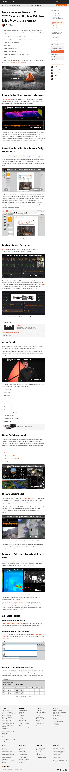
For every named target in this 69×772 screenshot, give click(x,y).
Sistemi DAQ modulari (7, 722)
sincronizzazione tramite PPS (15, 502)
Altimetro (6, 453)
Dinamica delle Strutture (24, 722)
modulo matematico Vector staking (11, 623)
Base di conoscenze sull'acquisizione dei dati (24, 755)
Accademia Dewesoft (40, 748)
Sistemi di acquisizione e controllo (7, 726)
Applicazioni (14, 2)
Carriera (42, 2)
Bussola (6, 461)
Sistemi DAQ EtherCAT (7, 717)
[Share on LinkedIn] (35, 5)
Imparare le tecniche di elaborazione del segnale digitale (60, 758)
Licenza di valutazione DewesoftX (57, 717)
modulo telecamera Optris (9, 562)
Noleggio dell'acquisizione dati (8, 739)
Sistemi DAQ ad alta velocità (8, 723)
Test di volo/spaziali (23, 713)
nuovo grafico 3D (7, 99)
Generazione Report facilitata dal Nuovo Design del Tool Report (57, 19)
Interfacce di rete (5, 734)
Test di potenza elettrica (24, 723)
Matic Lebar (8, 24)
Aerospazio (38, 710)
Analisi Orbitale (55, 25)
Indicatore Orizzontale (9, 455)
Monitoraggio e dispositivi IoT (8, 731)
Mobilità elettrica (39, 717)
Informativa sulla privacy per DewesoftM (8, 755)
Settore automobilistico (41, 712)
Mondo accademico (40, 749)
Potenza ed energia (40, 723)
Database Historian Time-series (57, 23)
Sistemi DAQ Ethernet (6, 715)
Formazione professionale (58, 748)
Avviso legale (5, 759)
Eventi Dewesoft (22, 757)
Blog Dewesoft (22, 748)
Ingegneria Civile (39, 713)
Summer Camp (39, 751)
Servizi (3, 741)
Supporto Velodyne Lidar (57, 30)
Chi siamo (32, 2)
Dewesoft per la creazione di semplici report (20, 156)
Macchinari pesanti (40, 718)
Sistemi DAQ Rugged (6, 718)
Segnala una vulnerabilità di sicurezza (8, 761)
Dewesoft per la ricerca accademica (41, 758)
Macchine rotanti (22, 720)
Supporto (24, 2)
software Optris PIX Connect (18, 602)
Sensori (3, 736)
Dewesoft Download (57, 715)
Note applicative (22, 749)
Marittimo (38, 722)
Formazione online (57, 749)
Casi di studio (22, 751)
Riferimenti (4, 749)
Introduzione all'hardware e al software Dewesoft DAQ (59, 752)
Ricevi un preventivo (62, 5)
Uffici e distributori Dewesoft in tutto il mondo (59, 713)
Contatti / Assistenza (57, 710)
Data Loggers (5, 728)
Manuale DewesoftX (57, 723)
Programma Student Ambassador (40, 754)
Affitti (57, 2)
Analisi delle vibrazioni (23, 718)
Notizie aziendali (22, 753)
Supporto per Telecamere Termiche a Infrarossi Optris (57, 34)
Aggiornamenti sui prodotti (24, 759)
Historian (4, 249)
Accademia (48, 2)
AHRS (5, 450)
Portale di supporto (57, 719)
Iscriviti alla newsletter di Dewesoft (24, 761)
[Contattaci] (61, 2)
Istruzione (38, 715)
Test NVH (21, 717)
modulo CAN (6, 670)
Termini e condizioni (6, 757)
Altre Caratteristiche (56, 37)
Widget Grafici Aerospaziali (57, 27)
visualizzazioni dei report (17, 157)
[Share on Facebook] (37, 5)
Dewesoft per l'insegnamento (42, 756)
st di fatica (5, 638)
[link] (28, 5)
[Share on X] (38, 5)
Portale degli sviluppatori (58, 721)
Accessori (4, 738)
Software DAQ (5, 733)
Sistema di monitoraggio (24, 726)
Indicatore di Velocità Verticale (11, 458)
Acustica (21, 725)
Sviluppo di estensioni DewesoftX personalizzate (60, 761)
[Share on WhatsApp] (40, 5)
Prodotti (5, 2)
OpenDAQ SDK (56, 724)
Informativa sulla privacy (7, 753)
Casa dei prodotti (5, 710)
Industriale (38, 720)
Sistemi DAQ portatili (6, 720)
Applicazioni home (23, 710)
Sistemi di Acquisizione (7, 712)
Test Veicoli (21, 715)
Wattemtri (4, 729)
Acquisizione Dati (22, 712)
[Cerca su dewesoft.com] (64, 2)
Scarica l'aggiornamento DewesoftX (16, 62)
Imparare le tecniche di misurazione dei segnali (58, 755)
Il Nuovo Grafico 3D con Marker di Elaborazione (56, 14)
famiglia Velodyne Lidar (28, 498)
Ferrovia (37, 725)
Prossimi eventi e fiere (7, 751)
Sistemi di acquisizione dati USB (9, 713)
